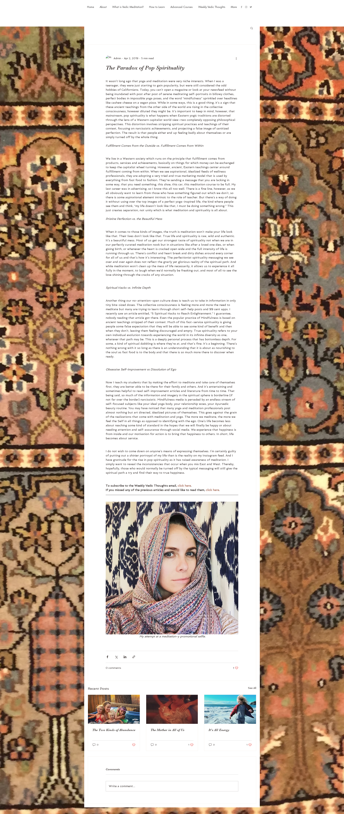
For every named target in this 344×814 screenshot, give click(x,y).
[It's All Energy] (230, 709)
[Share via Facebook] (107, 657)
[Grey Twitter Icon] (250, 7)
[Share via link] (133, 657)
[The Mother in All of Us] (172, 709)
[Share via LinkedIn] (125, 657)
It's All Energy (219, 730)
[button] (181, 7)
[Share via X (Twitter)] (116, 657)
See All (252, 688)
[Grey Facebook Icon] (241, 7)
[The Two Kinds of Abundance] (114, 709)
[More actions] (236, 58)
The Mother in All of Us (167, 730)
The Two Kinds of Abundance (113, 730)
